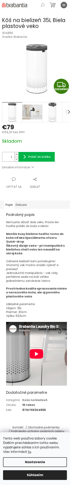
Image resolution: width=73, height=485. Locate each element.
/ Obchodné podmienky (43, 427)
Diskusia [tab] (21, 205)
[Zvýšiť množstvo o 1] (16, 154)
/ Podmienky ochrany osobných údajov (36, 431)
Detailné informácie (16, 167)
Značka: (14, 37)
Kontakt (18, 427)
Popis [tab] (9, 205)
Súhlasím (35, 475)
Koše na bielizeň (34, 400)
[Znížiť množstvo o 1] (16, 159)
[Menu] (64, 5)
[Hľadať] (43, 5)
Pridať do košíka (39, 157)
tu (29, 451)
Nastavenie (35, 462)
